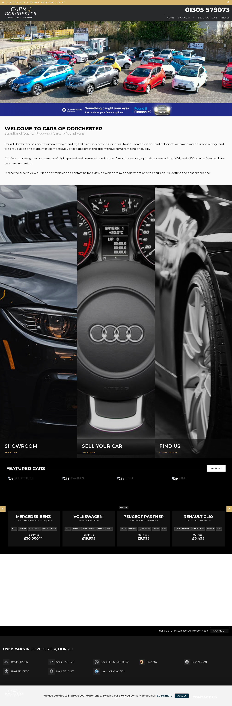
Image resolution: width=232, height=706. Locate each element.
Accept (181, 695)
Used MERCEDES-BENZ (115, 671)
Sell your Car (207, 17)
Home (170, 17)
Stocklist (184, 17)
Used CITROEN (19, 671)
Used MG (151, 671)
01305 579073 (207, 10)
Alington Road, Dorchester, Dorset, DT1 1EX (35, 2)
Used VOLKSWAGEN (113, 680)
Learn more (164, 695)
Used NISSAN (199, 671)
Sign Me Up (219, 639)
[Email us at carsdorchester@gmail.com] (227, 2)
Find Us (225, 17)
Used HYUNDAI (65, 671)
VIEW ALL (216, 477)
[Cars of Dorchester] (20, 13)
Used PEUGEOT (20, 680)
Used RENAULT (65, 680)
